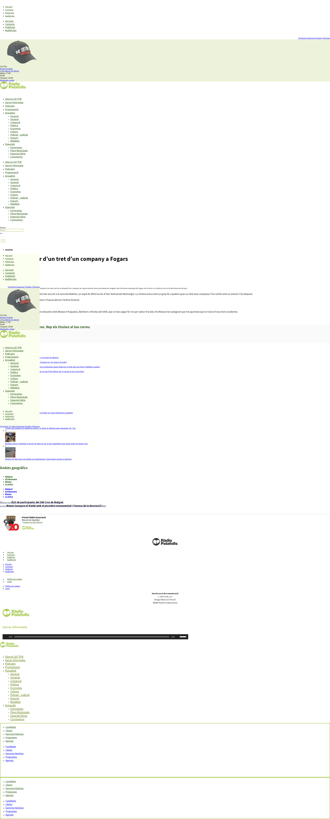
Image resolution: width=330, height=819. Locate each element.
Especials (10, 144)
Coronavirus (16, 156)
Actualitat (10, 112)
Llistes (9, 750)
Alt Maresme (11, 479)
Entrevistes (16, 147)
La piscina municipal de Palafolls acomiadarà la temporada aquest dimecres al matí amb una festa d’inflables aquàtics (52, 367)
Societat (14, 119)
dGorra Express (6, 69)
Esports (14, 137)
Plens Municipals (19, 150)
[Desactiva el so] (177, 636)
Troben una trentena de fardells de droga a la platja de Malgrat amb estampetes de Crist (40, 428)
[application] (95, 636)
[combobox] (12, 230)
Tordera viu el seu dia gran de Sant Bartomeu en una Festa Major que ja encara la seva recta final (44, 371)
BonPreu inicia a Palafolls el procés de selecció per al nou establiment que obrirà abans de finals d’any (46, 444)
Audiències (9, 16)
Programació (11, 109)
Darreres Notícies (15, 753)
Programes (11, 757)
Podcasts (10, 105)
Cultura (14, 131)
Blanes (8, 481)
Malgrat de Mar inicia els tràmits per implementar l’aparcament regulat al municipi (38, 459)
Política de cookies (14, 579)
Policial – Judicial (19, 134)
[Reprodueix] (6, 636)
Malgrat (9, 476)
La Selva (9, 484)
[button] (3, 241)
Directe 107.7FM (13, 99)
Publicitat (9, 13)
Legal (9, 581)
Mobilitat (14, 140)
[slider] (183, 636)
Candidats (11, 746)
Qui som (8, 6)
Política (14, 125)
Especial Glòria (17, 153)
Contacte (9, 9)
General (14, 116)
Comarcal (15, 122)
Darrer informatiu (14, 102)
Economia (15, 128)
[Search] (1, 233)
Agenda (9, 741)
